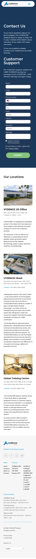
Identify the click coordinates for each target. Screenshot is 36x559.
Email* (8, 90)
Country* (9, 118)
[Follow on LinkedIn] (6, 455)
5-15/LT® (26, 487)
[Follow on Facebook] (11, 455)
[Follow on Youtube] (22, 455)
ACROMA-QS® (28, 473)
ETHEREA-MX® (16, 466)
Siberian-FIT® (16, 473)
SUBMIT (18, 155)
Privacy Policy (13, 148)
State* (8, 111)
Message (9, 132)
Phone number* (11, 97)
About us (7, 471)
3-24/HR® (27, 484)
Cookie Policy (8, 538)
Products (7, 468)
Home (5, 466)
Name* (8, 83)
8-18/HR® (26, 489)
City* (7, 104)
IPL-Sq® (26, 480)
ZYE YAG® (15, 471)
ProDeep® (27, 468)
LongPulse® (27, 475)
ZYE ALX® (15, 468)
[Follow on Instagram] (16, 455)
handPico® (27, 466)
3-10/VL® (26, 482)
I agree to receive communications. (13, 142)
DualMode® (27, 471)
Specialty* (9, 125)
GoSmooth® (27, 478)
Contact (6, 473)
